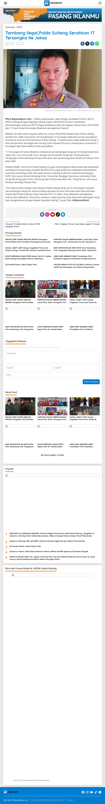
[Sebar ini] (83, 44)
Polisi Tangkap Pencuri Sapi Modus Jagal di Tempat (77, 222)
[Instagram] (47, 214)
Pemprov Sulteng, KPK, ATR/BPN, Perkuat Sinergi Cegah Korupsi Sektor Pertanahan (47, 541)
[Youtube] (52, 214)
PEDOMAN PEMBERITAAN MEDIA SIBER (47, 800)
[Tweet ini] (87, 44)
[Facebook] (42, 214)
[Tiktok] (58, 214)
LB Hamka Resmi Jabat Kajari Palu (21, 264)
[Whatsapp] (97, 44)
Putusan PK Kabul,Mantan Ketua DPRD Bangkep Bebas (22, 224)
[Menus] (5, 3)
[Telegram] (63, 214)
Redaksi (70, 800)
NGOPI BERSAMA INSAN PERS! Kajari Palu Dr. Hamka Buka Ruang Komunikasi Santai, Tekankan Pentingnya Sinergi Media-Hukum (28, 257)
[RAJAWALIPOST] (53, 3)
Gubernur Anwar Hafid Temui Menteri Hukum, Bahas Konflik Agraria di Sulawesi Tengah (48, 551)
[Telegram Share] (92, 44)
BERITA (7, 45)
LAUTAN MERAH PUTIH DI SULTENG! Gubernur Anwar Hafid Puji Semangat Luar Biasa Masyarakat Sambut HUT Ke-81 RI (76, 265)
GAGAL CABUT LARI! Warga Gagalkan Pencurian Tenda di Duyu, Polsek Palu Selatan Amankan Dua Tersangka (27, 249)
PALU (13, 45)
